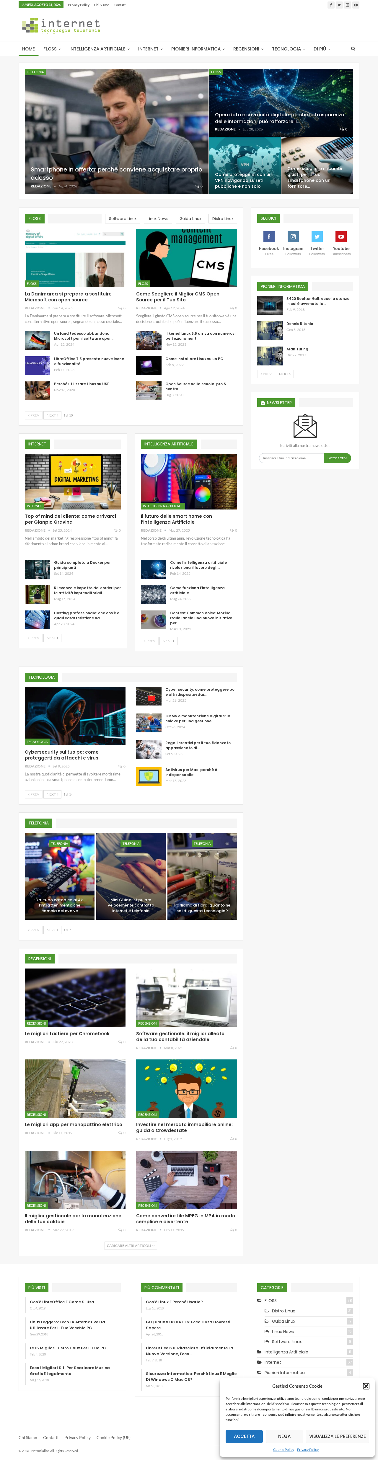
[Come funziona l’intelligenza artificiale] (153, 594)
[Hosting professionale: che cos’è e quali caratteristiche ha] (37, 619)
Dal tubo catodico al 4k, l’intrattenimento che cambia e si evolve (59, 905)
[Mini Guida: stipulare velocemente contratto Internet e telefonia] (131, 876)
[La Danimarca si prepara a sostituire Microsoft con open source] (75, 258)
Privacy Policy (308, 1449)
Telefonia (35, 72)
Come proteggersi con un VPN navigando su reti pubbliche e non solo (243, 180)
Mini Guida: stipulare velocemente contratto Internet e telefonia (131, 905)
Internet (148, 49)
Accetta (244, 1436)
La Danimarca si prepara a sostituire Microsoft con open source (68, 297)
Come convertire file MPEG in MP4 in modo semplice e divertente (185, 1219)
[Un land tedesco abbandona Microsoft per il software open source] (37, 340)
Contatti (120, 5)
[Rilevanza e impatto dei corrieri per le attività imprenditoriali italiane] (37, 594)
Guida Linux (283, 1321)
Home (28, 49)
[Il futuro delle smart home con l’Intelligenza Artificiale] (189, 481)
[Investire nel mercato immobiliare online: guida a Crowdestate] (186, 1088)
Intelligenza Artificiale (97, 49)
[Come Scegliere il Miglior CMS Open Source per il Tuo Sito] (186, 258)
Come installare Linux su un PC (194, 358)
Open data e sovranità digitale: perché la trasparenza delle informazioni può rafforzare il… (279, 118)
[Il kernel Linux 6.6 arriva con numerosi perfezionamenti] (149, 340)
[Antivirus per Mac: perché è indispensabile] (149, 776)
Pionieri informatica (196, 49)
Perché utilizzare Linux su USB (82, 383)
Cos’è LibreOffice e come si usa (62, 1302)
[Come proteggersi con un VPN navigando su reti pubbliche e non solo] (244, 165)
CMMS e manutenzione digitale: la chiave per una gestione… (197, 718)
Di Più (320, 49)
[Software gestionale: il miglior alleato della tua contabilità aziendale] (186, 998)
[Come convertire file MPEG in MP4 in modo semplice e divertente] (186, 1180)
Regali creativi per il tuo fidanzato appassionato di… (198, 745)
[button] (366, 1386)
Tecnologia (286, 49)
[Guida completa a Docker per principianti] (37, 569)
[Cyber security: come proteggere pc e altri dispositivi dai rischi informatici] (149, 696)
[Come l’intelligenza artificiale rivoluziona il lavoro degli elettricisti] (153, 569)
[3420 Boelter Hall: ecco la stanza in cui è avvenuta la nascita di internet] (270, 305)
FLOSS (50, 49)
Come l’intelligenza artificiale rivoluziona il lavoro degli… (198, 565)
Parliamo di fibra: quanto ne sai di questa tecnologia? (202, 908)
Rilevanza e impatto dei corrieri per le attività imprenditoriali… (87, 590)
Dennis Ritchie (299, 323)
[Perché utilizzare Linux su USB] (37, 390)
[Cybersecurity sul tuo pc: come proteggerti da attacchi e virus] (75, 716)
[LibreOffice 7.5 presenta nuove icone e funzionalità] (37, 365)
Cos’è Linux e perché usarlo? (174, 1302)
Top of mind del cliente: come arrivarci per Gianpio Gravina (70, 519)
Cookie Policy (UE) (114, 1437)
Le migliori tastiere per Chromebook (67, 1034)
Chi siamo (101, 5)
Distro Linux (283, 1311)
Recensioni (246, 49)
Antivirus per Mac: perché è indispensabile (191, 772)
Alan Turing (297, 349)
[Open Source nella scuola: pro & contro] (149, 390)
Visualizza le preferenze (337, 1436)
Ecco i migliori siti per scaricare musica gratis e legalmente (70, 1370)
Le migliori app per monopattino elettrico (73, 1124)
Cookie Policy (283, 1449)
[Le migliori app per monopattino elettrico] (75, 1088)
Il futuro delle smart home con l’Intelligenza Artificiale (176, 519)
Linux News (283, 1332)
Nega (284, 1436)
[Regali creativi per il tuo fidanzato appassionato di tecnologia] (149, 749)
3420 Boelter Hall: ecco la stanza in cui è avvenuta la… (318, 301)
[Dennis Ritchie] (270, 330)
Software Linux (287, 1342)
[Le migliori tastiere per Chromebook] (75, 998)
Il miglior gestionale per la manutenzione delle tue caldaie (73, 1219)
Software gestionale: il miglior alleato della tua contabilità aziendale (180, 1037)
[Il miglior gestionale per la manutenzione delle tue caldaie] (75, 1180)
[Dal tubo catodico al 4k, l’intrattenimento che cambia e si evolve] (59, 876)
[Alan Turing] (270, 356)
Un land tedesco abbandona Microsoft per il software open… (84, 336)
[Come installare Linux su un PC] (149, 365)
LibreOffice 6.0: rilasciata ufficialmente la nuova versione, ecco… (189, 1351)
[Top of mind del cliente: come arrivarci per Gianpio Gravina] (73, 481)
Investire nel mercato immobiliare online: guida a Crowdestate (184, 1127)
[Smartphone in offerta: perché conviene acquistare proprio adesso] (116, 131)
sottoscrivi (337, 458)
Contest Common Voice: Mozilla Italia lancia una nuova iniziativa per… (201, 618)
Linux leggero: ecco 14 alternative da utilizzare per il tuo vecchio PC (67, 1325)
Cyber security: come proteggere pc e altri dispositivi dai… (199, 692)
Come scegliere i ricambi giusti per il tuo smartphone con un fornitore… (314, 177)
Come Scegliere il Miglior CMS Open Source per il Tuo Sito (177, 297)
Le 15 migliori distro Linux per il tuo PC (68, 1348)
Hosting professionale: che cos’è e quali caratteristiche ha (86, 615)
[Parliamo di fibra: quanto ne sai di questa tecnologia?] (202, 876)
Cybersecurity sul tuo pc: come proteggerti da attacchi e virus (62, 755)
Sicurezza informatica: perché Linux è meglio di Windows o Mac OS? (191, 1376)
